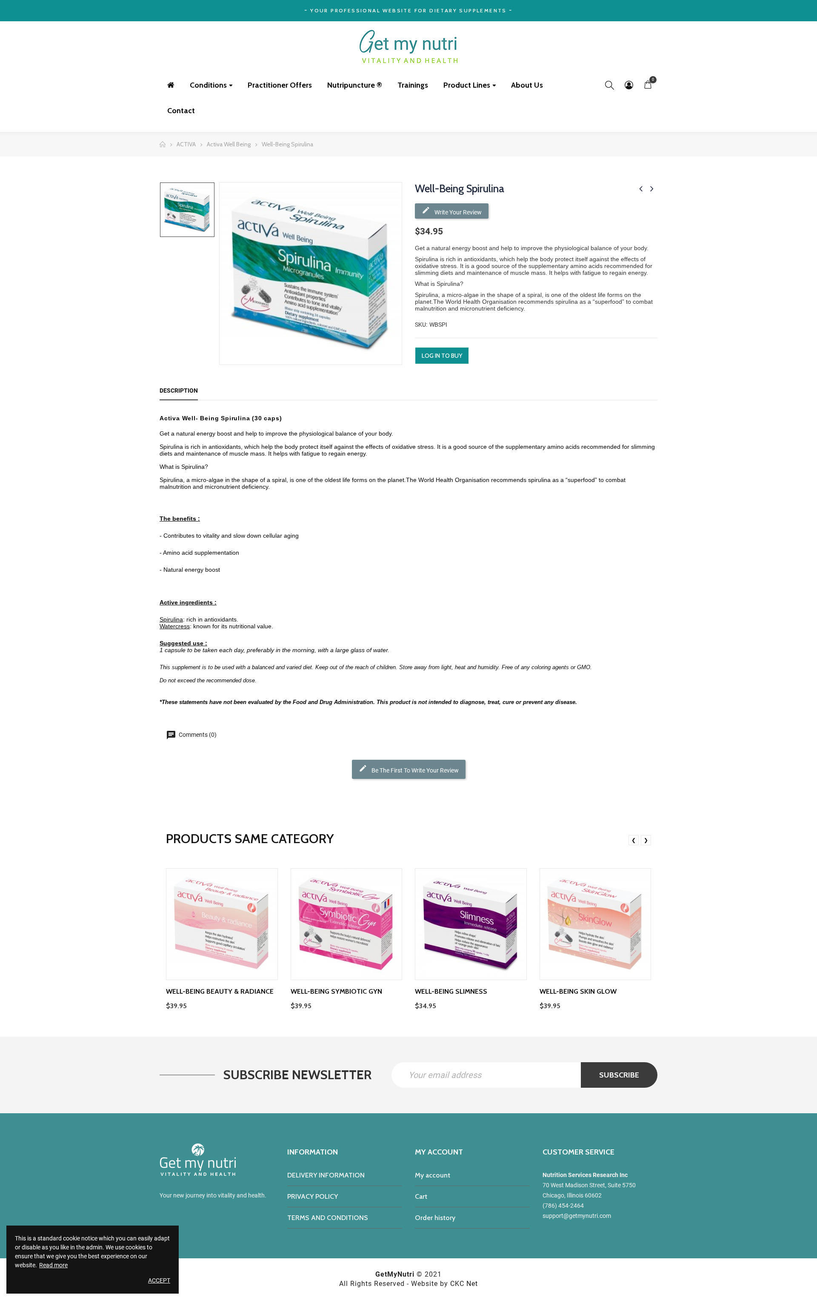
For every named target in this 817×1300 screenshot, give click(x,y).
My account (432, 1175)
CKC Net (464, 1284)
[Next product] (651, 188)
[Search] (609, 85)
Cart (421, 1196)
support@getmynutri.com (577, 1215)
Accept (159, 1280)
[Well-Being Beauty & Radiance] (222, 924)
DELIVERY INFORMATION (326, 1175)
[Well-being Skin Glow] (595, 924)
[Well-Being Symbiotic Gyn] (346, 924)
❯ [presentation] (646, 840)
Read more (53, 1265)
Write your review (457, 212)
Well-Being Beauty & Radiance (220, 991)
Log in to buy (442, 355)
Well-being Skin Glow (578, 991)
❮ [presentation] (633, 840)
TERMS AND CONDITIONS (327, 1218)
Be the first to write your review (414, 770)
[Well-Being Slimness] (471, 924)
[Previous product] (640, 188)
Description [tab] (179, 390)
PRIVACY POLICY (312, 1196)
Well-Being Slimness (451, 991)
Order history (435, 1218)
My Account (628, 85)
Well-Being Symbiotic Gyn (336, 991)
